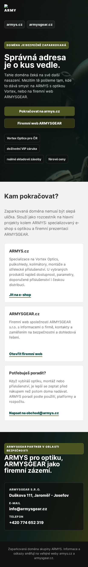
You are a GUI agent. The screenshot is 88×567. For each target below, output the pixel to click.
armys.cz (14, 24)
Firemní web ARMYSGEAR (40, 123)
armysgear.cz (41, 24)
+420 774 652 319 (26, 522)
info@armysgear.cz (28, 509)
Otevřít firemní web (25, 354)
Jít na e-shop (20, 294)
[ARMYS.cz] (10, 11)
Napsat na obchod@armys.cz (34, 413)
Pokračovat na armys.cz (39, 111)
